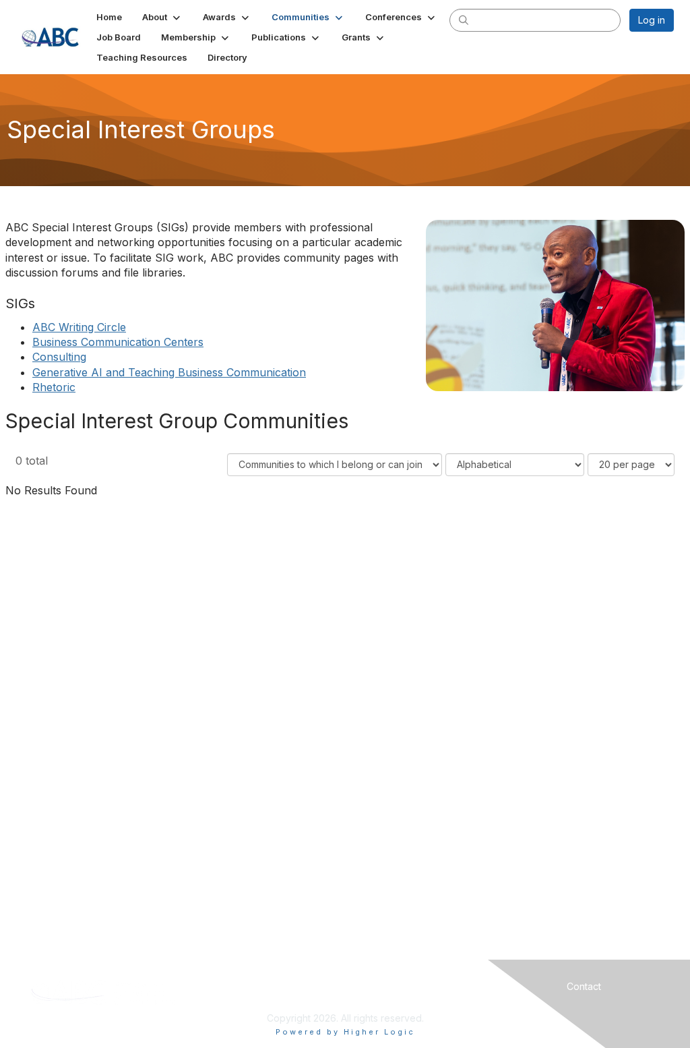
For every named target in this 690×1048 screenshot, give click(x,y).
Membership (423, 986)
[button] (162, 17)
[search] (463, 19)
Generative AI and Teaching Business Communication (169, 372)
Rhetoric (53, 387)
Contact (584, 986)
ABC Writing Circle (79, 327)
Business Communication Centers (117, 342)
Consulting (59, 356)
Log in (651, 20)
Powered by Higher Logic (345, 1032)
